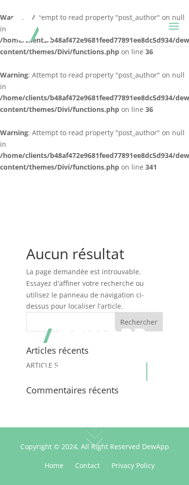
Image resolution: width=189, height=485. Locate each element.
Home (54, 465)
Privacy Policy (133, 465)
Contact (87, 465)
